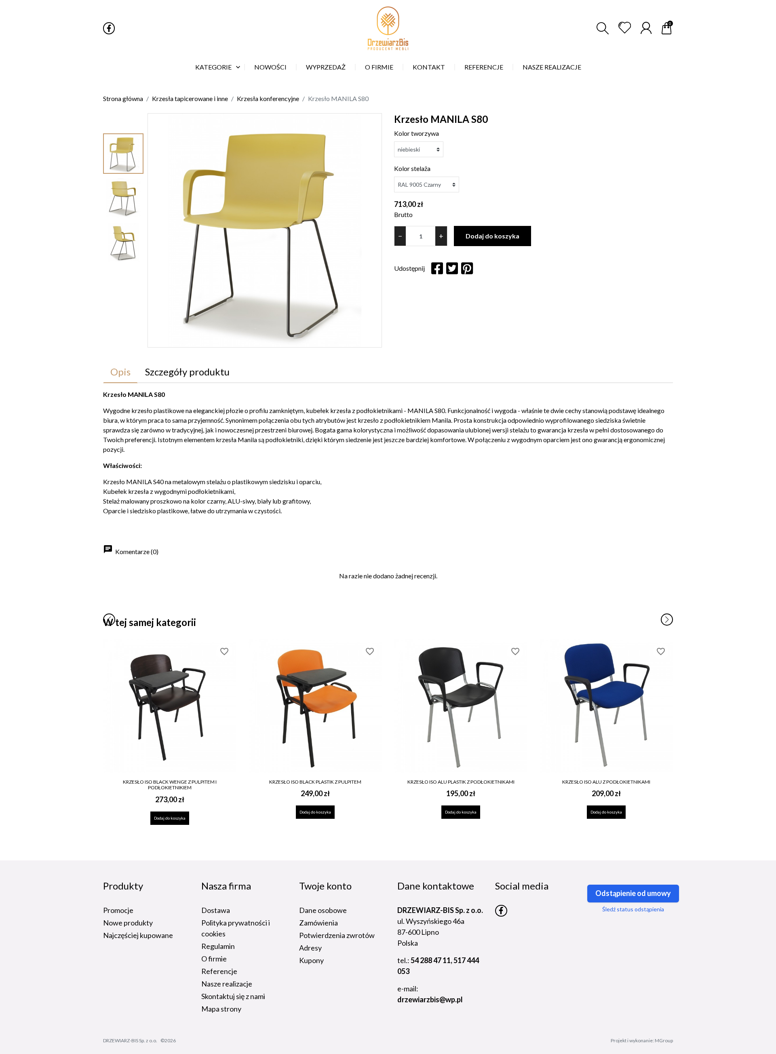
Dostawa (215, 910)
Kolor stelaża (412, 168)
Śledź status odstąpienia (633, 909)
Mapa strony (221, 1008)
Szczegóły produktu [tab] (187, 371)
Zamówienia (318, 922)
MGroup (664, 1040)
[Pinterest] (467, 268)
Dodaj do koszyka (492, 236)
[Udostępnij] (437, 268)
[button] (602, 28)
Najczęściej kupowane (138, 935)
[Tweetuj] (452, 268)
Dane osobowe (323, 910)
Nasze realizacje (226, 983)
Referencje (219, 971)
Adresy (310, 947)
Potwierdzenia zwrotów (337, 935)
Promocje (118, 910)
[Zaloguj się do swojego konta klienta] (646, 28)
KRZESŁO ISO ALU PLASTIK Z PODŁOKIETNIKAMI (461, 782)
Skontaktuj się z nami (233, 996)
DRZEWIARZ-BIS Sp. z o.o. (130, 1040)
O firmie (214, 958)
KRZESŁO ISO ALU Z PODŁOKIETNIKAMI (606, 782)
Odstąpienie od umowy (633, 893)
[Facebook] (109, 28)
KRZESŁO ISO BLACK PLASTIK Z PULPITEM (315, 782)
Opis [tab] (120, 371)
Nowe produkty (128, 922)
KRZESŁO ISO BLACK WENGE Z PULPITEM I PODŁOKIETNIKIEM (170, 784)
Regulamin (218, 946)
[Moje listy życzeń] (625, 28)
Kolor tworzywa (416, 133)
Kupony (311, 960)
